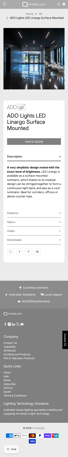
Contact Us (10, 342)
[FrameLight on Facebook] (5, 324)
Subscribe (10, 383)
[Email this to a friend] (37, 251)
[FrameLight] (34, 4)
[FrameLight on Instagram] (9, 324)
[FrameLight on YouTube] (22, 324)
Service (8, 387)
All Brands (10, 350)
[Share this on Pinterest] (28, 251)
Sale (6, 376)
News (7, 380)
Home (30, 13)
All (40, 13)
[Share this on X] (10, 251)
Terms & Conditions (15, 395)
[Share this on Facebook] (19, 251)
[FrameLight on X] (17, 324)
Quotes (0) (65, 340)
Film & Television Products (19, 358)
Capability (10, 346)
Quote (7, 391)
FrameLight (38, 428)
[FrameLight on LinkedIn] (13, 324)
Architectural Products (17, 354)
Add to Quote (34, 141)
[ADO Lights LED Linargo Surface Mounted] (33, 58)
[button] (34, 156)
